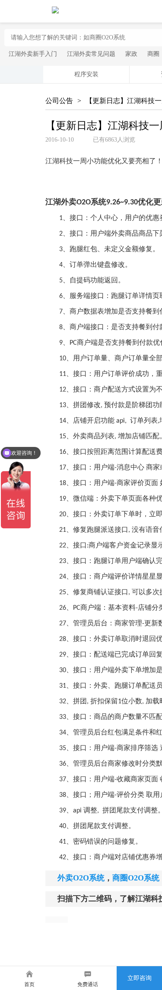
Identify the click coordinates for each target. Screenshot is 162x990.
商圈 (153, 54)
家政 (131, 54)
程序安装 (86, 74)
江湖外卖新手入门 (33, 54)
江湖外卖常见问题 (91, 54)
